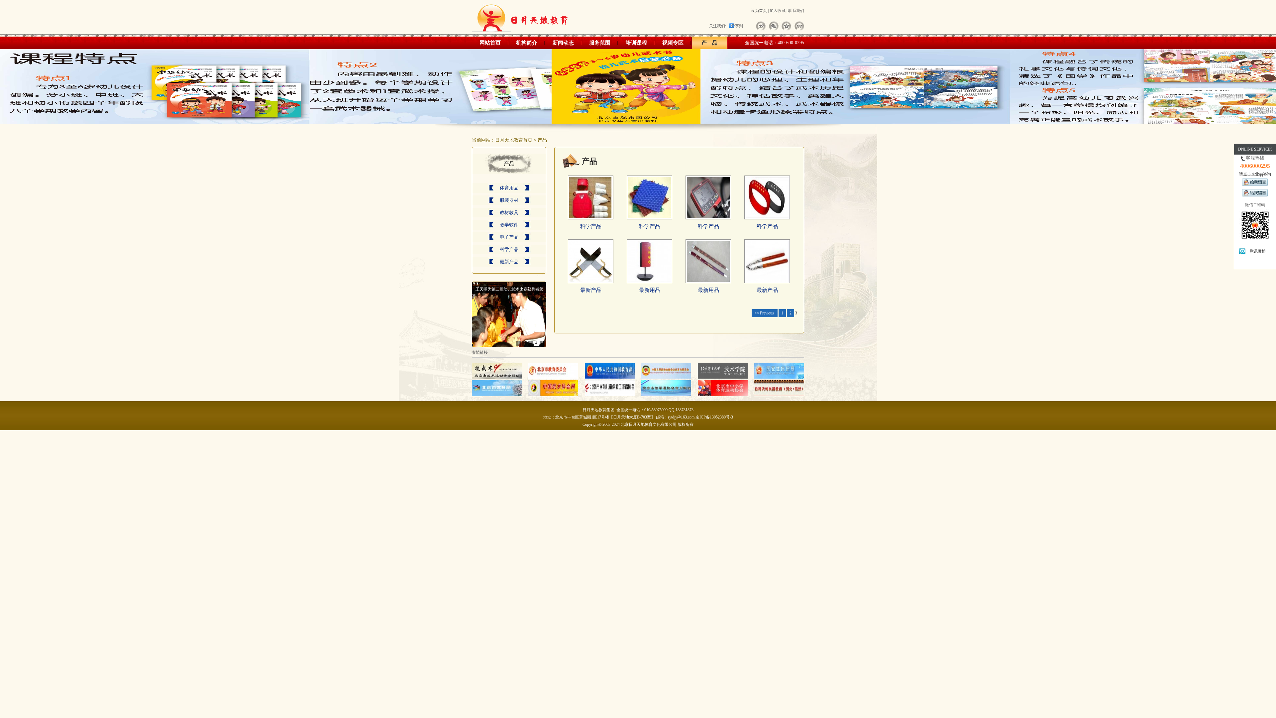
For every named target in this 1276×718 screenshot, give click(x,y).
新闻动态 (563, 43)
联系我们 (796, 10)
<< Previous (764, 313)
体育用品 (509, 187)
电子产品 (509, 237)
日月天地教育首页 (513, 140)
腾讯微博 (1258, 251)
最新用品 (649, 290)
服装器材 (509, 200)
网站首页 (490, 43)
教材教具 (509, 212)
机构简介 (526, 43)
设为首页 (759, 10)
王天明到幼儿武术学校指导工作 (503, 289)
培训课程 (636, 43)
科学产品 (509, 249)
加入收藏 (778, 10)
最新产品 (509, 261)
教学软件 (509, 224)
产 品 (709, 43)
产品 (542, 140)
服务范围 (599, 43)
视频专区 (673, 43)
